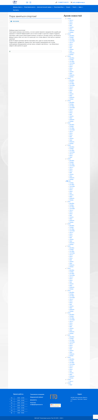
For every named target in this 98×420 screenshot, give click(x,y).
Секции (68, 7)
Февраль (71, 30)
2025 (69, 34)
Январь (71, 32)
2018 (69, 181)
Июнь (71, 23)
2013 (69, 290)
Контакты (16, 10)
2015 (69, 246)
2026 (69, 18)
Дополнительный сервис (44, 7)
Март (70, 29)
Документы (33, 400)
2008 (69, 383)
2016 (69, 224)
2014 (69, 268)
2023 (69, 78)
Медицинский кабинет (36, 397)
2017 (69, 201)
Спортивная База (59, 7)
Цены (80, 7)
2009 (69, 379)
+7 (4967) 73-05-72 (62, 2)
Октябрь (71, 39)
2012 (69, 313)
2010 (69, 357)
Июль (71, 22)
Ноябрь (71, 37)
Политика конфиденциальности (36, 403)
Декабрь (71, 35)
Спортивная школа (29, 7)
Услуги (74, 7)
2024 (69, 56)
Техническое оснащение (37, 394)
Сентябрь (72, 40)
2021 (69, 123)
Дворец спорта (17, 7)
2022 (69, 100)
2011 (69, 335)
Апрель (71, 27)
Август (71, 20)
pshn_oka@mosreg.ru (79, 2)
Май (70, 25)
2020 (69, 145)
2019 (69, 159)
